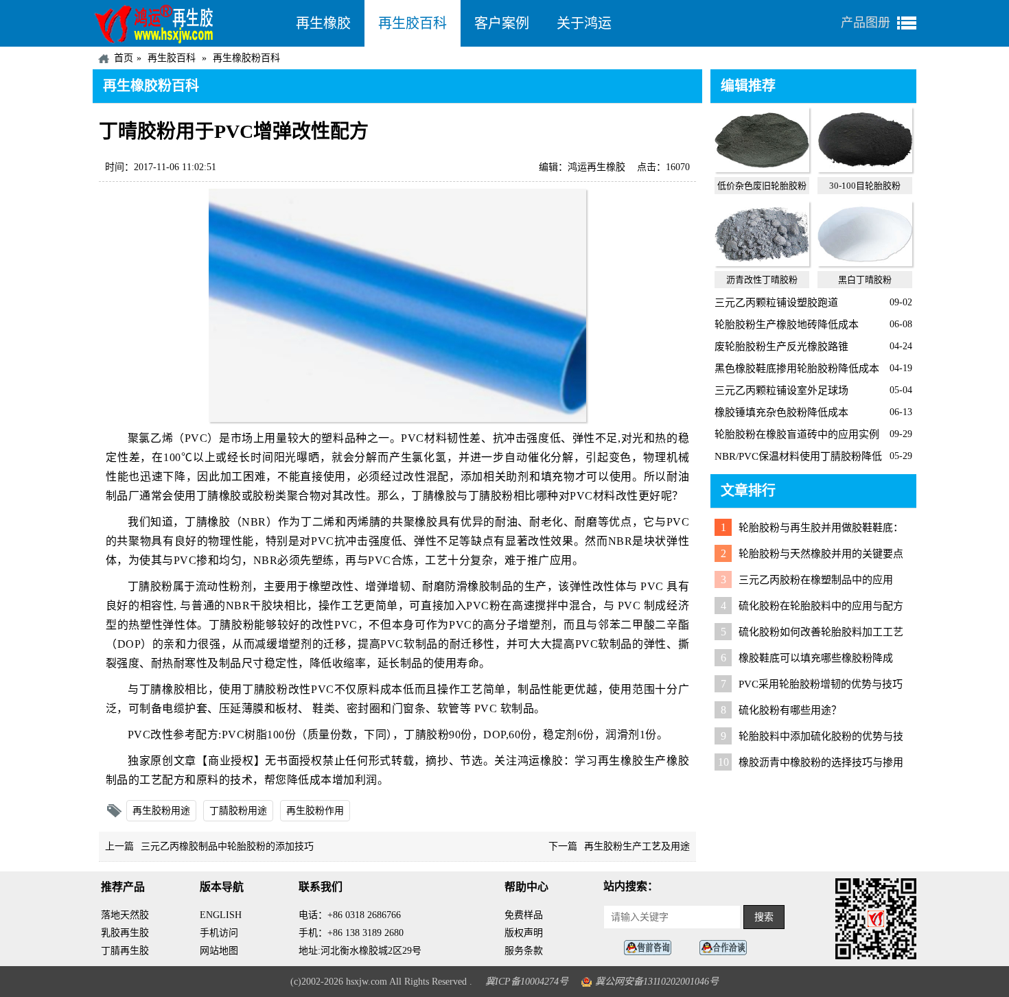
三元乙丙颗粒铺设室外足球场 (781, 390)
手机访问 (219, 933)
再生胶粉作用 (315, 811)
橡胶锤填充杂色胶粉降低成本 (781, 412)
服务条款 (524, 951)
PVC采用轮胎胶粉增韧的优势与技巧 (821, 684)
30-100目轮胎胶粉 (865, 185)
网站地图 (219, 951)
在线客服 (651, 948)
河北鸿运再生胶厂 (187, 23)
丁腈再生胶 (125, 951)
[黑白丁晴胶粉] (864, 262)
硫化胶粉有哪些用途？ (790, 710)
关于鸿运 (584, 23)
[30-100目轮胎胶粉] (864, 168)
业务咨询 (726, 948)
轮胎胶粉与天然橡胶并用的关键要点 (821, 553)
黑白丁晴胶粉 (865, 279)
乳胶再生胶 (125, 933)
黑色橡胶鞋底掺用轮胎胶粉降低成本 (797, 368)
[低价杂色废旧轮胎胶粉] (762, 168)
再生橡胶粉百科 (246, 58)
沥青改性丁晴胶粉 (762, 279)
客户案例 (501, 23)
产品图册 (865, 23)
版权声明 (524, 933)
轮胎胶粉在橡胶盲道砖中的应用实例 (797, 434)
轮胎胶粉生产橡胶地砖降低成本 (787, 324)
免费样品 (524, 915)
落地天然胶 (125, 915)
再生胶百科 (412, 23)
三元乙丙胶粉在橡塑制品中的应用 (816, 579)
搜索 (764, 917)
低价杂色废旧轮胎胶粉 (762, 185)
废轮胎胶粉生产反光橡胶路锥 (781, 346)
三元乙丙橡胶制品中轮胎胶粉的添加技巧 (227, 846)
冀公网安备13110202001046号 (657, 981)
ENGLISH (221, 915)
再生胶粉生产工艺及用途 (637, 846)
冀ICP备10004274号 (526, 981)
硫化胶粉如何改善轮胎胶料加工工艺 (821, 631)
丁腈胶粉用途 (238, 811)
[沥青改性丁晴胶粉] (762, 262)
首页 (123, 58)
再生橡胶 (323, 23)
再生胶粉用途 (161, 811)
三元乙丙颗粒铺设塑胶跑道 (776, 302)
